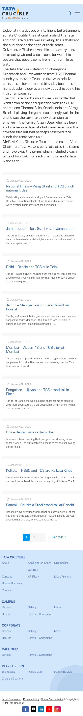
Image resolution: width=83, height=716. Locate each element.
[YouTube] (49, 709)
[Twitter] (33, 709)
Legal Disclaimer (11, 699)
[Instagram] (57, 709)
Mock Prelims (62, 577)
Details (6, 607)
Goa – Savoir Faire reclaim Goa (30, 432)
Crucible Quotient (12, 678)
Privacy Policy (31, 699)
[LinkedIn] (41, 709)
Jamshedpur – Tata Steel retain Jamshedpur (41, 229)
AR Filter (33, 577)
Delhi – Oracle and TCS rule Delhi (32, 267)
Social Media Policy (52, 699)
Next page (57, 537)
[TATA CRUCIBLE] (15, 13)
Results (6, 614)
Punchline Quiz (63, 672)
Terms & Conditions (40, 614)
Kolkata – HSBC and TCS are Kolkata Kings (39, 471)
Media (57, 607)
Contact (7, 577)
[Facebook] (25, 709)
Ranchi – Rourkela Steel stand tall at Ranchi (40, 505)
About (5, 563)
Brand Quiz (8, 672)
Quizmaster (61, 563)
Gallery (32, 607)
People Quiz (35, 672)
